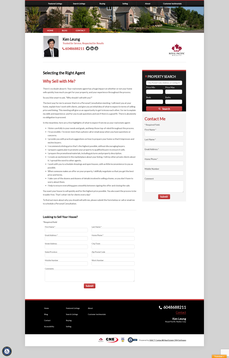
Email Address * (51, 235)
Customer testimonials (172, 3)
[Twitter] (88, 48)
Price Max (170, 87)
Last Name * (97, 227)
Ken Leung (71, 39)
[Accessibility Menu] (7, 351)
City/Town (96, 243)
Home (50, 30)
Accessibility (49, 326)
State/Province (51, 252)
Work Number (98, 260)
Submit (90, 285)
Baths (168, 97)
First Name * (50, 227)
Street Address (51, 243)
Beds (148, 97)
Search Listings (79, 3)
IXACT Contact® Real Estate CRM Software (167, 340)
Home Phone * (97, 235)
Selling (125, 3)
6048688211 (74, 49)
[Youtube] (96, 48)
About (147, 3)
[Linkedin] (92, 48)
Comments (49, 268)
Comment (149, 178)
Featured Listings (55, 3)
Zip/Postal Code (98, 252)
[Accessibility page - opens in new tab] (133, 341)
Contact (80, 30)
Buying (102, 3)
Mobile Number (51, 260)
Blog (64, 30)
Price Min (150, 87)
